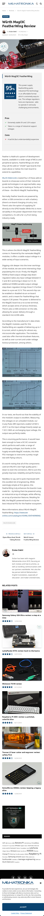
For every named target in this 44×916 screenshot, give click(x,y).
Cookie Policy (15, 913)
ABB (7, 843)
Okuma (36, 851)
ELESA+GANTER (6, 848)
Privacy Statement (26, 913)
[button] (40, 883)
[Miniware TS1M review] (22, 669)
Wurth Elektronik (9, 178)
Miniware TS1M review (12, 683)
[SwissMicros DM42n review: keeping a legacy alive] (22, 773)
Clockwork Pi (5, 845)
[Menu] (3, 3)
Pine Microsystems (19, 854)
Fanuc (18, 848)
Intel (28, 848)
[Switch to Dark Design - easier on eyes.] (36, 4)
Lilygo (4, 851)
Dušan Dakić (13, 31)
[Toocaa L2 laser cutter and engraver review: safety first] (22, 738)
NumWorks (23, 851)
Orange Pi (5, 854)
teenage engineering (26, 859)
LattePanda (33, 848)
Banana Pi (19, 842)
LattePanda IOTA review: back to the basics (21, 651)
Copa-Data (11, 845)
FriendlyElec (23, 848)
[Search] (40, 3)
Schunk (18, 857)
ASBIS (13, 843)
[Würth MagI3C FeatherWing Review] (22, 54)
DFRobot (17, 846)
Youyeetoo (17, 862)
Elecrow (36, 845)
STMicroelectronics (29, 857)
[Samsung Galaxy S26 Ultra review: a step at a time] (22, 601)
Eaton (26, 845)
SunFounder (7, 859)
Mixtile (18, 851)
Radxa (26, 854)
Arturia (9, 843)
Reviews (6, 17)
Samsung (11, 856)
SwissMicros (15, 859)
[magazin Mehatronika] (21, 3)
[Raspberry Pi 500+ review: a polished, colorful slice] (22, 702)
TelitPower (38, 859)
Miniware (13, 851)
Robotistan (5, 857)
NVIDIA (30, 850)
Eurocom (13, 848)
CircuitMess (35, 843)
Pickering (12, 854)
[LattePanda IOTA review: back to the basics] (22, 636)
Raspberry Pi (35, 853)
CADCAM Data (27, 843)
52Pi (3, 843)
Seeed (23, 857)
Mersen (8, 851)
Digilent (22, 845)
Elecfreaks (31, 845)
